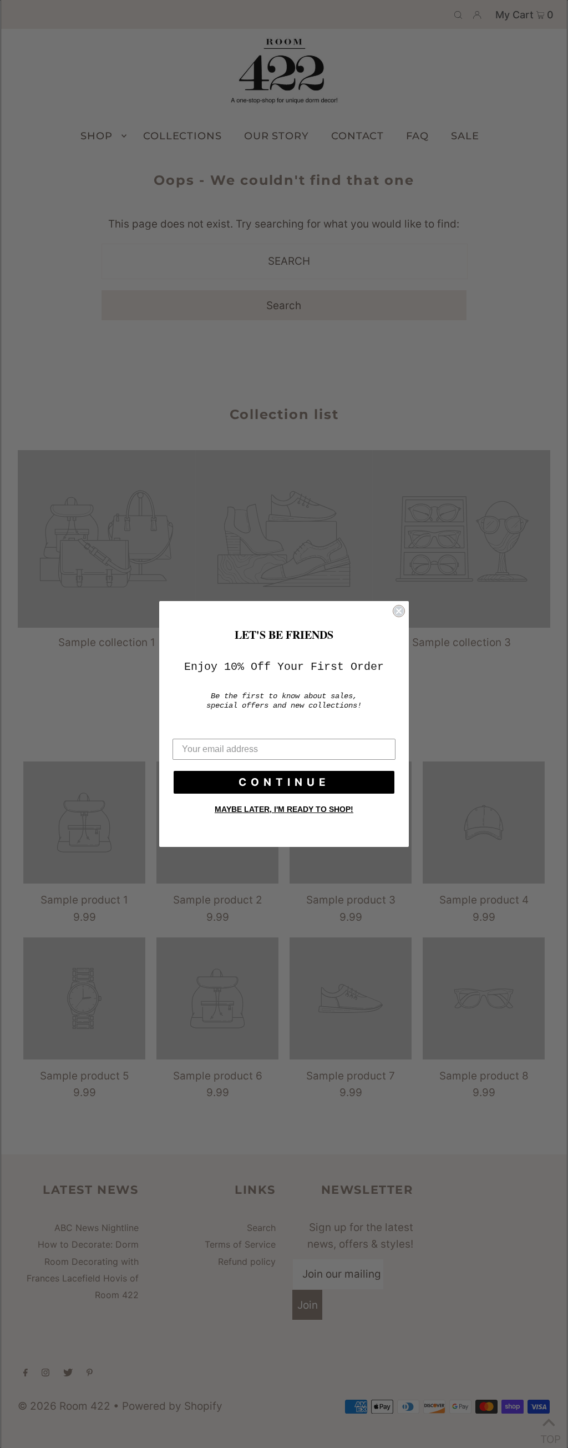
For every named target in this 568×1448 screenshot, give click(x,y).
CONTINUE (284, 782)
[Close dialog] (398, 611)
